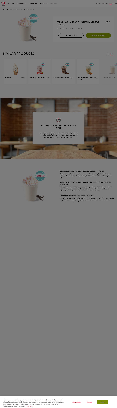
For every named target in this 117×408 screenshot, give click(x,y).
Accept (102, 402)
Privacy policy (29, 406)
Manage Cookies (76, 402)
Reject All (89, 402)
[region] (58, 402)
